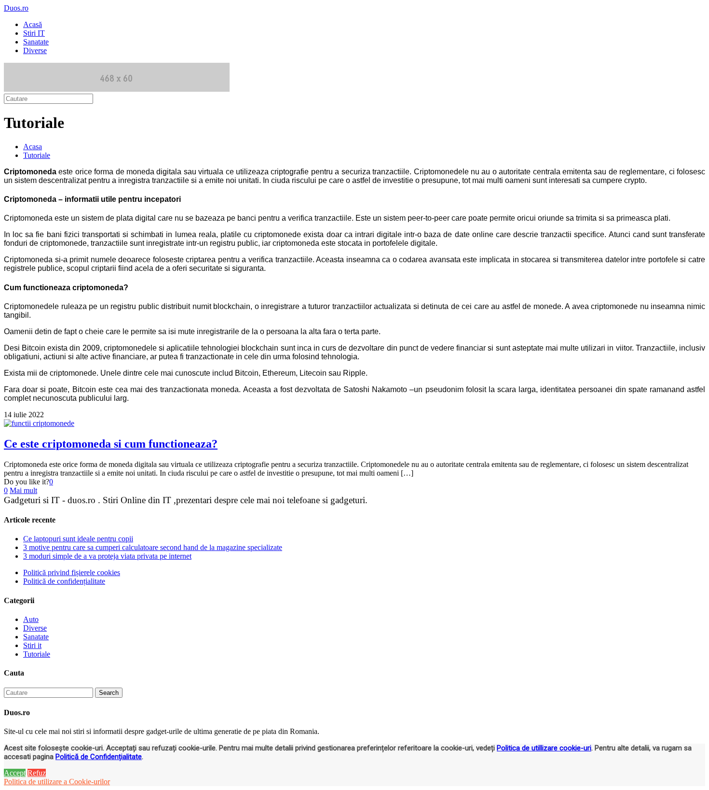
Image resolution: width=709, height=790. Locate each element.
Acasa (32, 146)
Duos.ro (16, 8)
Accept (15, 773)
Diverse (35, 628)
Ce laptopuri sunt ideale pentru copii (78, 539)
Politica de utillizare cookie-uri (544, 748)
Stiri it (32, 645)
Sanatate (36, 637)
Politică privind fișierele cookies (71, 572)
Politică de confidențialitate (64, 581)
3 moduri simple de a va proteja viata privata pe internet (107, 556)
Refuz (36, 773)
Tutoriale (36, 155)
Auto (31, 619)
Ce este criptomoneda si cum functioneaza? (111, 443)
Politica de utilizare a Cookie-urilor (57, 781)
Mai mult (23, 490)
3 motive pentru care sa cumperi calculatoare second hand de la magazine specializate (152, 547)
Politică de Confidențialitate (98, 756)
